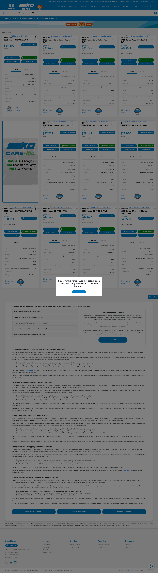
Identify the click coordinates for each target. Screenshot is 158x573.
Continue (79, 292)
